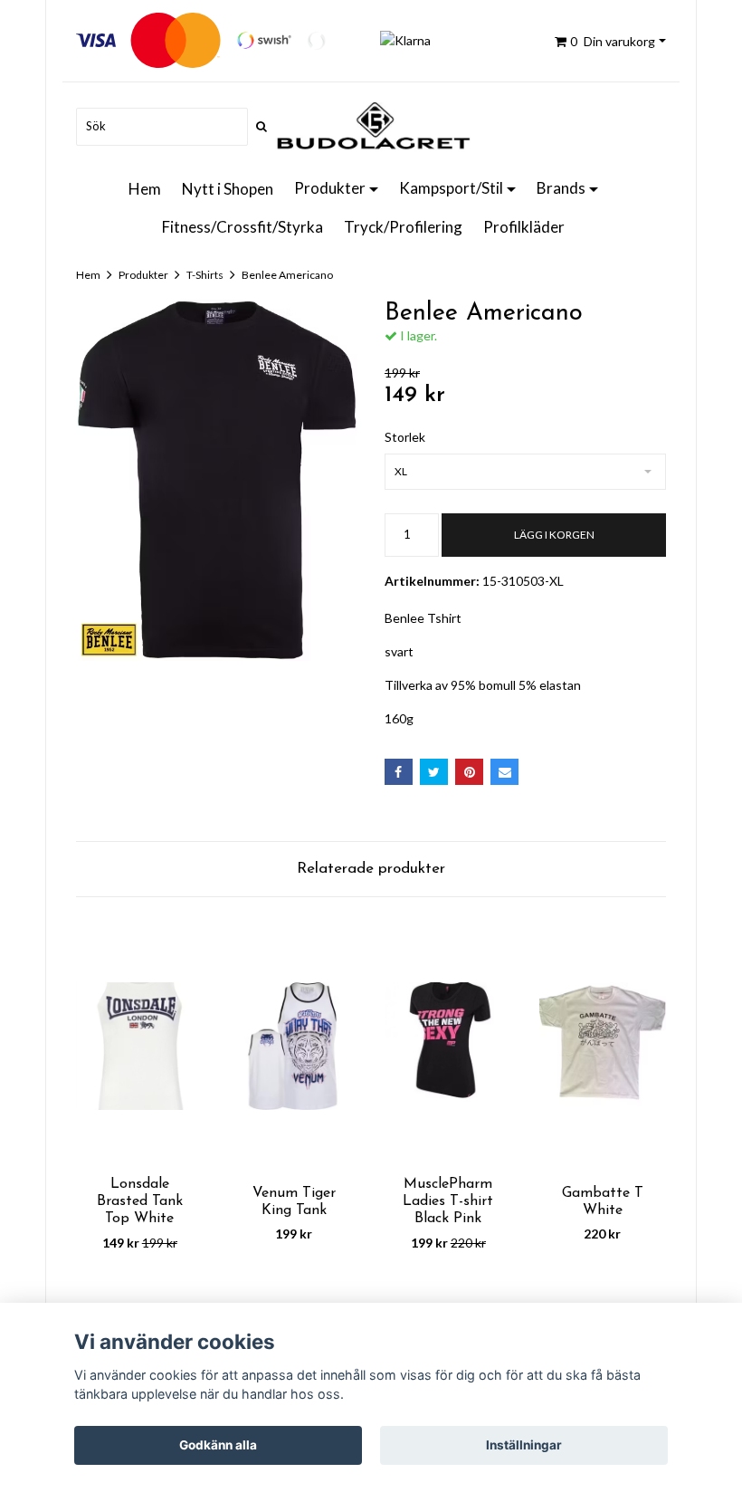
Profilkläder (524, 226)
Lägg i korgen (554, 534)
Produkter (330, 187)
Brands (561, 187)
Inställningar (524, 1445)
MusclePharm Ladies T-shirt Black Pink (448, 1201)
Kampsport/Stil (451, 187)
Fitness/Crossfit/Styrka (242, 226)
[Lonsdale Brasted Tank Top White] (140, 1046)
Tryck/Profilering (403, 226)
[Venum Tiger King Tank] (294, 1046)
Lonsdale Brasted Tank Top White (140, 1201)
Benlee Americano (287, 275)
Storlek (405, 437)
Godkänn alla (218, 1445)
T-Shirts (205, 275)
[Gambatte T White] (603, 1046)
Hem (144, 188)
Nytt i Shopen (227, 188)
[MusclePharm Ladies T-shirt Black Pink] (448, 1046)
